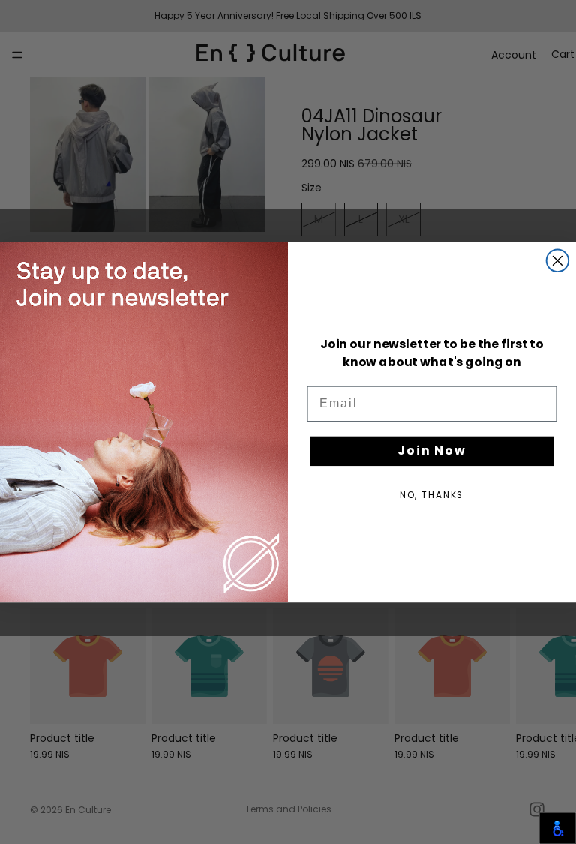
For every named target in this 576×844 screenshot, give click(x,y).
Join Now (432, 450)
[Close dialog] (558, 260)
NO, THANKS (432, 494)
